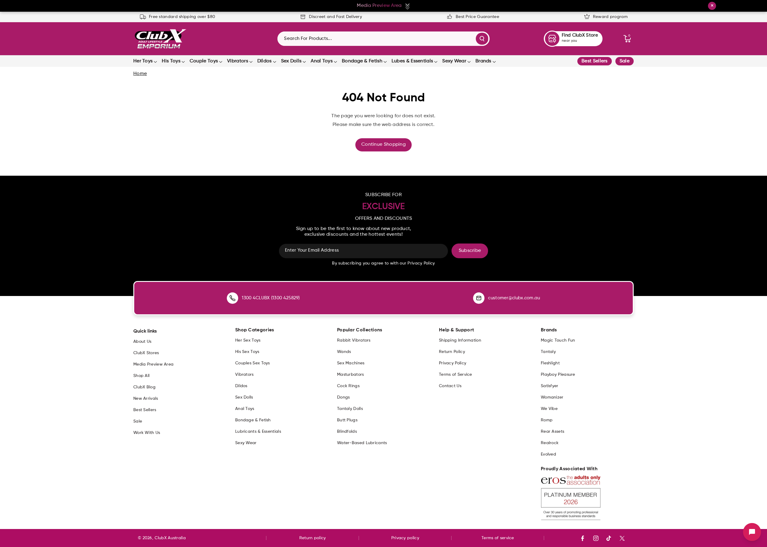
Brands (483, 61)
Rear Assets (552, 431)
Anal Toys (322, 61)
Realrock (549, 443)
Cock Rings (348, 386)
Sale (624, 61)
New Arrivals (145, 398)
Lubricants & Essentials (258, 431)
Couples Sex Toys (252, 363)
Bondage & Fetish (362, 61)
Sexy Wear (454, 61)
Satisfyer (549, 386)
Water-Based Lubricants (362, 443)
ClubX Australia (170, 538)
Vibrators (237, 61)
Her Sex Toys (248, 340)
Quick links (145, 331)
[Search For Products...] (482, 39)
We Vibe (549, 409)
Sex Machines (351, 363)
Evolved (548, 454)
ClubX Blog (144, 387)
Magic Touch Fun (558, 340)
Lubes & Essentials (412, 61)
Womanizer (552, 397)
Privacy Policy (452, 363)
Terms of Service (455, 374)
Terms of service (497, 538)
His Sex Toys (247, 352)
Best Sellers (595, 61)
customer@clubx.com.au (514, 298)
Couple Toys (204, 61)
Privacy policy (405, 538)
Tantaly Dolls (350, 409)
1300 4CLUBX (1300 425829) (271, 298)
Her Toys (143, 61)
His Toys (171, 61)
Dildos (264, 61)
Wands (344, 352)
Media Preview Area (153, 364)
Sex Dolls (291, 61)
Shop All (141, 376)
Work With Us (146, 433)
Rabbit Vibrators (354, 340)
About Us (142, 341)
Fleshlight (550, 363)
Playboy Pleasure (558, 374)
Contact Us (450, 386)
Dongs (343, 397)
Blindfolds (347, 431)
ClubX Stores (146, 353)
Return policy (312, 538)
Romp (546, 420)
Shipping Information (460, 340)
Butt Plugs (347, 420)
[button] (627, 38)
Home (140, 73)
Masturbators (350, 374)
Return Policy (452, 352)
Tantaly (548, 352)
